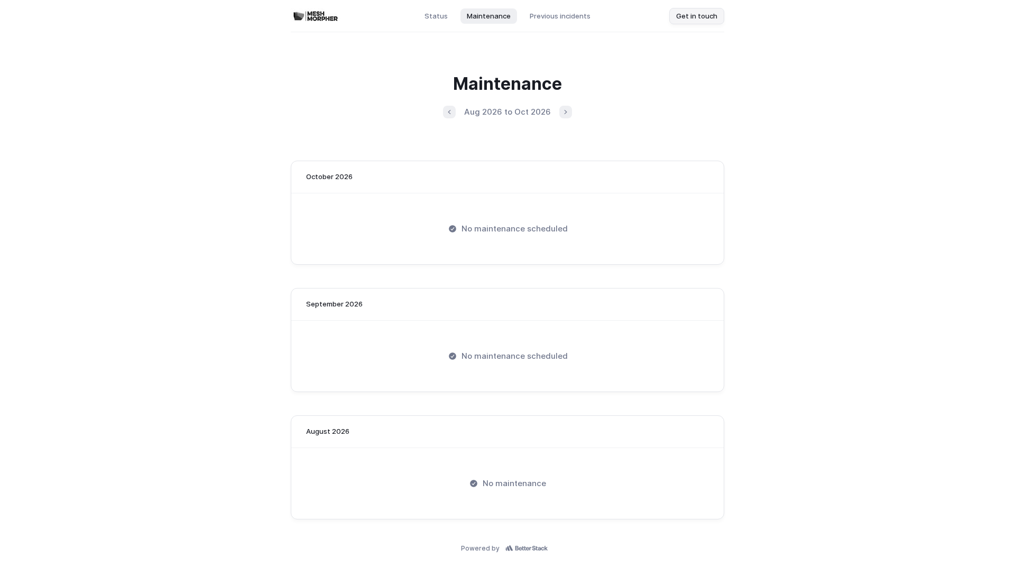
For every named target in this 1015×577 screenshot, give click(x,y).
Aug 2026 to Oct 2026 (507, 112)
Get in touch (696, 16)
